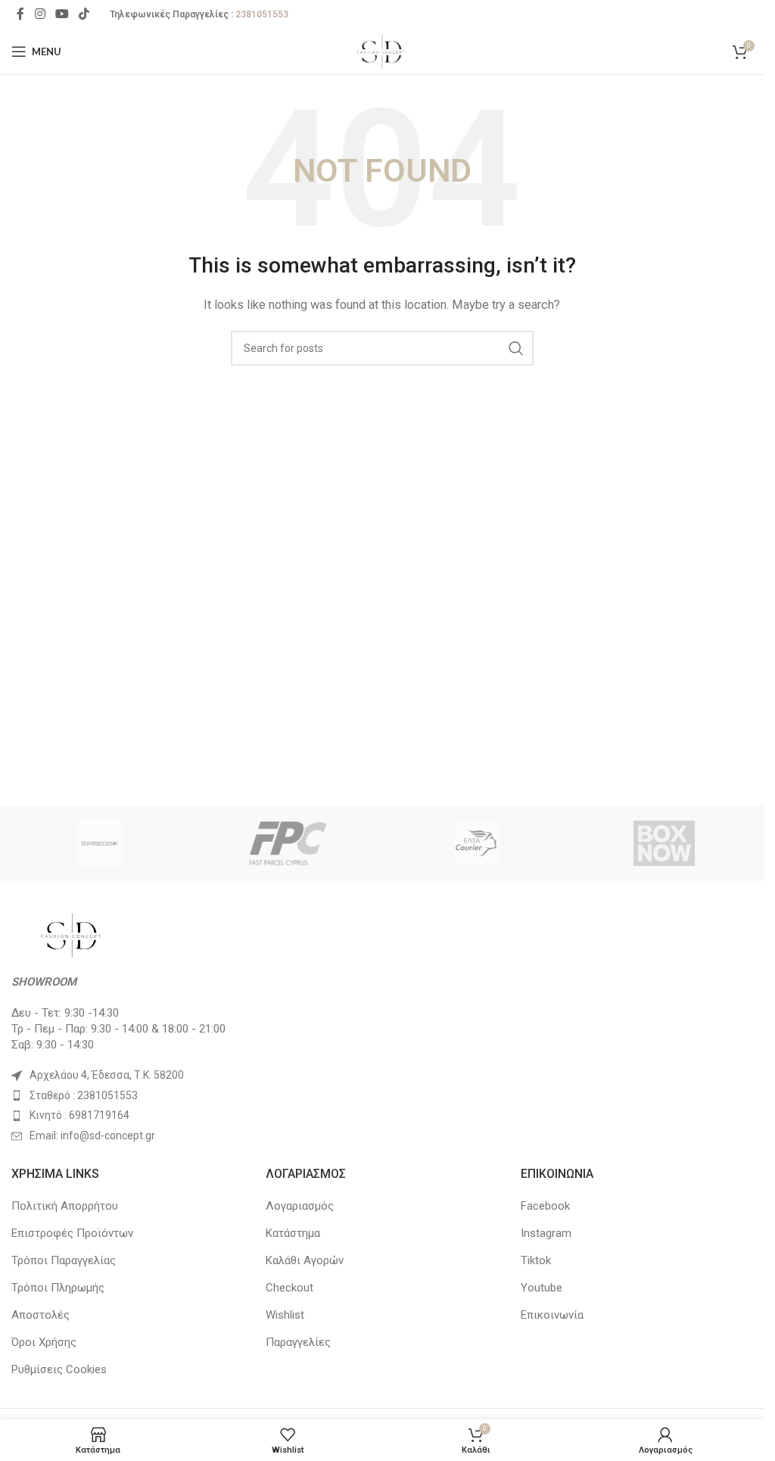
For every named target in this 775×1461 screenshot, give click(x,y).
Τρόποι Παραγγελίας (63, 1260)
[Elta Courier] (475, 843)
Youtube (541, 1287)
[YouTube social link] (61, 14)
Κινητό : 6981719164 (79, 1115)
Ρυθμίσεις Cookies (59, 1369)
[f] (287, 843)
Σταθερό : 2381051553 (84, 1095)
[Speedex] (100, 843)
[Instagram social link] (40, 14)
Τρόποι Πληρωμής (57, 1287)
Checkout (289, 1287)
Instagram (546, 1233)
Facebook (545, 1206)
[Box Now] (664, 843)
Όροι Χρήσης (43, 1342)
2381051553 (261, 14)
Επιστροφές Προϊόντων (72, 1233)
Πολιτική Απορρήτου (64, 1206)
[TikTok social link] (84, 14)
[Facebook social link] (20, 14)
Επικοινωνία (552, 1315)
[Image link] (71, 934)
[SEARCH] (516, 348)
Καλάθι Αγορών (305, 1260)
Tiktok (536, 1260)
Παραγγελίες (298, 1342)
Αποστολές (40, 1315)
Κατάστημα (293, 1233)
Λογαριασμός (300, 1206)
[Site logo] (382, 51)
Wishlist (285, 1315)
